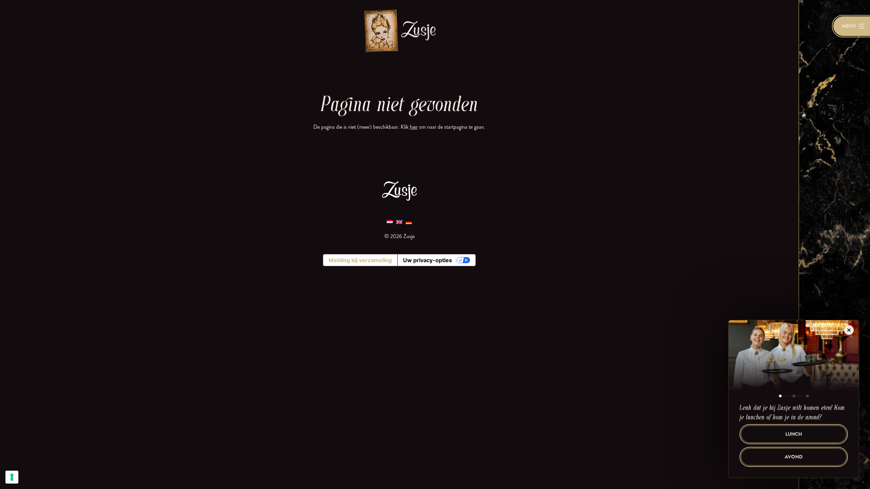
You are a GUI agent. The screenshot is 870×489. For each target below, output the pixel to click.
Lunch (793, 434)
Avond (794, 456)
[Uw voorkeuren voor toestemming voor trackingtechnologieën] (11, 477)
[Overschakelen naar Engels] (399, 222)
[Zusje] (399, 30)
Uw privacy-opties (427, 260)
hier (414, 127)
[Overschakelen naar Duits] (409, 222)
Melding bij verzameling (360, 260)
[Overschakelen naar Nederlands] (390, 222)
